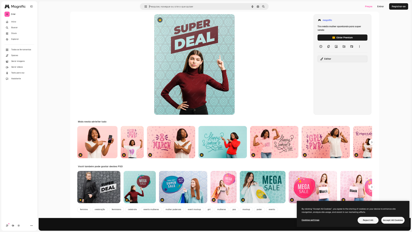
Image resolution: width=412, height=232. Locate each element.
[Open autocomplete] (144, 6)
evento (272, 209)
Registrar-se (399, 6)
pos (234, 209)
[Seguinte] (372, 142)
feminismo (116, 209)
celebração (100, 209)
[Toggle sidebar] (31, 6)
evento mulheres (151, 209)
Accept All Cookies (393, 220)
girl (209, 209)
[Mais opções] (359, 46)
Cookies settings (310, 220)
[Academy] (12, 225)
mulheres (221, 209)
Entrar (380, 6)
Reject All (368, 220)
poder (259, 209)
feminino (84, 209)
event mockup (194, 209)
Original (174, 20)
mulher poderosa (173, 209)
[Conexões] (7, 225)
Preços (368, 6)
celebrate (132, 209)
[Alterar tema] (18, 225)
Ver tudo (101, 121)
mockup (246, 209)
